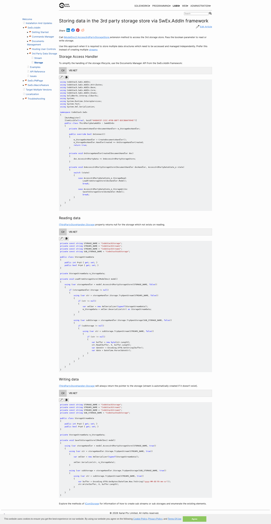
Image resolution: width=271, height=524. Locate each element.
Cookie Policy (140, 519)
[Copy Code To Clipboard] (66, 77)
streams (93, 49)
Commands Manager (43, 36)
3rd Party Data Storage (44, 53)
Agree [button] (194, 519)
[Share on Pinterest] (78, 30)
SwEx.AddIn (34, 27)
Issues (33, 76)
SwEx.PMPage (35, 80)
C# (62, 70)
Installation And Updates (39, 23)
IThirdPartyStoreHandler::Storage (77, 224)
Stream (38, 58)
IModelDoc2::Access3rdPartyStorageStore (87, 37)
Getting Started (40, 32)
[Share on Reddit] (82, 30)
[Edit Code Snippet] (61, 77)
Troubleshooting (36, 98)
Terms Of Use (174, 519)
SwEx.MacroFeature (38, 85)
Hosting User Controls (44, 49)
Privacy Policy (155, 519)
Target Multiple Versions (39, 89)
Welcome (27, 19)
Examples (35, 67)
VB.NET (73, 70)
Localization (32, 94)
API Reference (37, 71)
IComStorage (92, 503)
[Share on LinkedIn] (68, 30)
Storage (38, 62)
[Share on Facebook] (73, 30)
